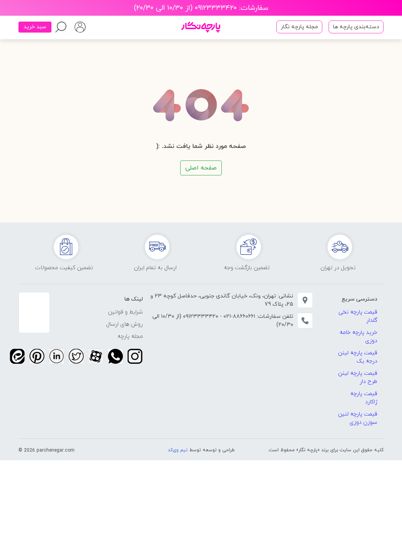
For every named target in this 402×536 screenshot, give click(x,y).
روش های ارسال (124, 324)
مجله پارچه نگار (299, 27)
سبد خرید (35, 27)
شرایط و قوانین (125, 312)
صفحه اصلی (201, 168)
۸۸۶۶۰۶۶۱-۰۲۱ (238, 316)
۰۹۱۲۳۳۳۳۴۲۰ (199, 316)
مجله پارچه (130, 336)
